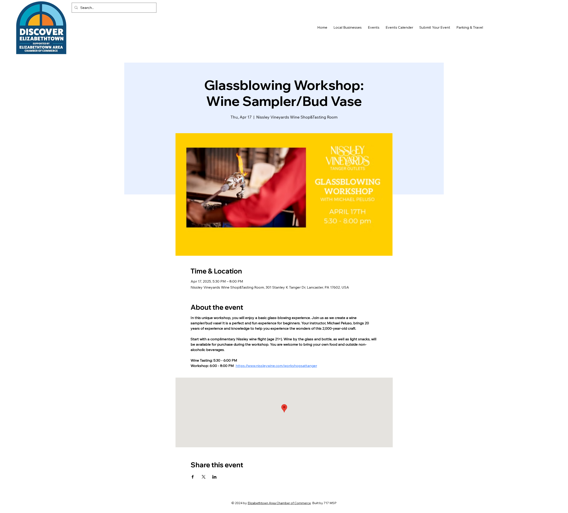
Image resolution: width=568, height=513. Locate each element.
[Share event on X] (203, 477)
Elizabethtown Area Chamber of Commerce (279, 503)
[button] (347, 27)
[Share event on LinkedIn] (214, 477)
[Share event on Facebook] (193, 477)
